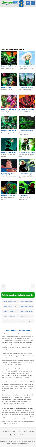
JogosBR (31, 431)
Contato (24, 431)
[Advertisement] (18, 27)
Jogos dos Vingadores (27, 321)
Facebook (14, 435)
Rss (19, 431)
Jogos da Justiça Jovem (10, 301)
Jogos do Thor (25, 316)
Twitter (24, 435)
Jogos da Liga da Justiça (28, 301)
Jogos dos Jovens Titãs (10, 321)
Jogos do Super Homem (11, 316)
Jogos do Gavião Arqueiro (11, 311)
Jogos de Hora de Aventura (12, 306)
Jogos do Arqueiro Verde (28, 306)
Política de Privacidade (8, 431)
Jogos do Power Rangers (28, 311)
